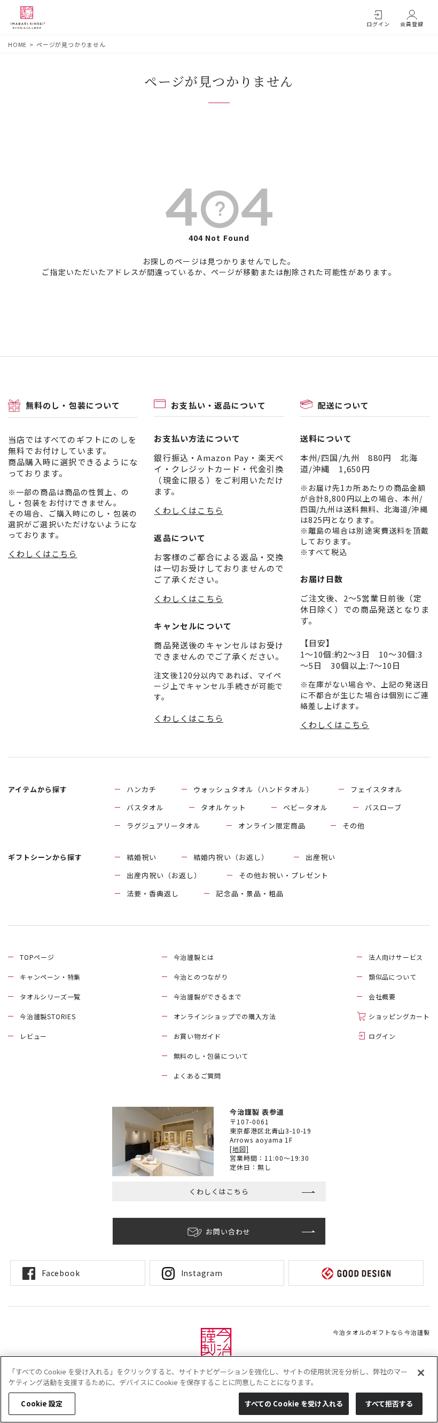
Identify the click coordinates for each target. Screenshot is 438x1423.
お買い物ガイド (198, 1036)
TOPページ (37, 956)
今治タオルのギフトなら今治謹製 (381, 1332)
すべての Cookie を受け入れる (294, 1403)
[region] (219, 1389)
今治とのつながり (201, 976)
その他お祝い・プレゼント (283, 875)
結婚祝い (142, 857)
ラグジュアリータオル (164, 825)
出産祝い (320, 857)
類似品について (393, 976)
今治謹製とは (194, 956)
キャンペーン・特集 (50, 976)
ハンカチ (142, 789)
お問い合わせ (228, 1231)
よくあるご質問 (198, 1075)
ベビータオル (305, 807)
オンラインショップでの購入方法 (225, 1016)
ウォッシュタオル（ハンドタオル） (253, 789)
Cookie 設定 (41, 1403)
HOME (17, 44)
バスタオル (145, 807)
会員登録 (412, 24)
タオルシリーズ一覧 (50, 996)
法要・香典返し (153, 893)
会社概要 (382, 996)
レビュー (33, 1036)
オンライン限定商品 (272, 825)
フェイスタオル (376, 789)
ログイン (378, 24)
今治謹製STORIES (48, 1016)
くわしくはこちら (42, 553)
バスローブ (383, 807)
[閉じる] (421, 1373)
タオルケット (223, 807)
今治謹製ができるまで (208, 996)
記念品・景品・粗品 (249, 893)
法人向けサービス (396, 956)
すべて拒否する (389, 1403)
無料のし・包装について (211, 1055)
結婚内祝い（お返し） (230, 857)
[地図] (239, 1148)
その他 (353, 825)
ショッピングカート (399, 1016)
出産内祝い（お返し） (164, 875)
